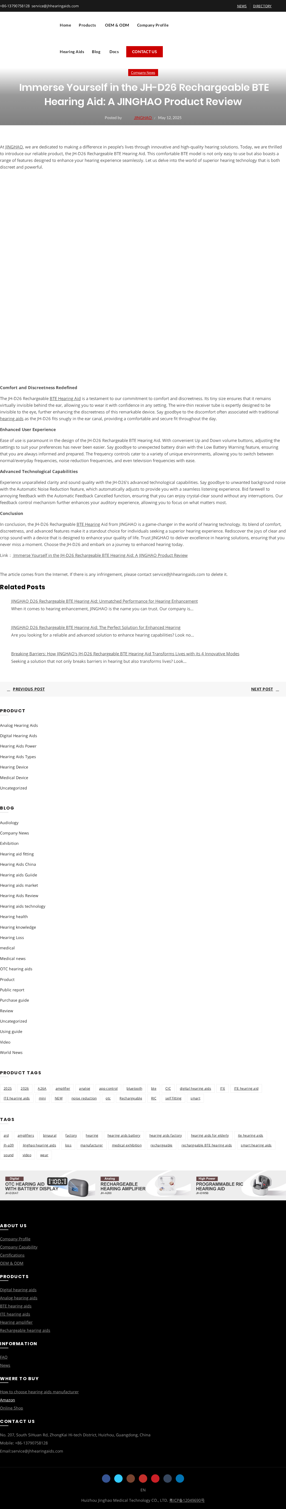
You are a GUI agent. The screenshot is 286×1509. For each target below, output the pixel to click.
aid (6, 1135)
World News (11, 1052)
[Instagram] (131, 1478)
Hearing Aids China (18, 864)
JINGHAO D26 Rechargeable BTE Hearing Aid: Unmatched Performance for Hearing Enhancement (104, 601)
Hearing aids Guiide (18, 875)
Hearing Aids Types (18, 756)
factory (71, 1135)
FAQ (4, 1357)
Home (65, 25)
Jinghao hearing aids (39, 1145)
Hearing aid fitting (17, 854)
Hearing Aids (72, 51)
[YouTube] (143, 1478)
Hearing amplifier (16, 1322)
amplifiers (26, 1135)
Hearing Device (14, 767)
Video (5, 1042)
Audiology (9, 822)
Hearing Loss (12, 937)
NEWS (242, 6)
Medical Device (14, 777)
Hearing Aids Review (19, 895)
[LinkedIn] (180, 1478)
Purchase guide (14, 1000)
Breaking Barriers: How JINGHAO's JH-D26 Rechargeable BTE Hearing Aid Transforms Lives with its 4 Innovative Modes (125, 653)
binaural (49, 1135)
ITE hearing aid (246, 1088)
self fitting (173, 1098)
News (5, 1365)
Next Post (262, 689)
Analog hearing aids (18, 1297)
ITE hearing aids (17, 1098)
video (27, 1155)
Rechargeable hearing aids (25, 1330)
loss (68, 1145)
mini (42, 1098)
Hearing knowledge (18, 927)
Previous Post (29, 689)
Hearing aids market (19, 885)
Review (6, 1010)
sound (9, 1155)
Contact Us (144, 51)
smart (195, 1098)
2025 (8, 1088)
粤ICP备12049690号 (187, 1500)
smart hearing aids (256, 1145)
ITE (222, 1088)
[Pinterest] (155, 1478)
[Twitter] (118, 1478)
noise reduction (84, 1098)
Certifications (12, 1255)
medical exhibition (127, 1145)
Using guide (11, 1031)
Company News (143, 72)
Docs (114, 51)
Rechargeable (131, 1098)
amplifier (63, 1088)
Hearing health (14, 916)
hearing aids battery (124, 1135)
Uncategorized (13, 788)
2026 (25, 1088)
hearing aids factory (165, 1135)
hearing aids (11, 418)
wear (44, 1155)
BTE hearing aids (16, 1306)
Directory (262, 6)
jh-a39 (9, 1145)
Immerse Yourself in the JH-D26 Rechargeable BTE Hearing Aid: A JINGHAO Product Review (100, 555)
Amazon (7, 1399)
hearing (92, 1135)
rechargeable (162, 1145)
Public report (12, 989)
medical (7, 947)
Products (87, 25)
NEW (59, 1098)
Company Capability (18, 1247)
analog (84, 1088)
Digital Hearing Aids (18, 735)
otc (108, 1098)
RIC (153, 1098)
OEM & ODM (117, 25)
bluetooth (134, 1088)
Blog (96, 51)
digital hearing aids (195, 1088)
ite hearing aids (250, 1135)
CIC (168, 1088)
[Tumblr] (167, 1478)
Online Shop (11, 1408)
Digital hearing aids (18, 1289)
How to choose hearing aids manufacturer (39, 1391)
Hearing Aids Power (18, 746)
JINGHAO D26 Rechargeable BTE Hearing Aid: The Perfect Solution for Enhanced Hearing (95, 627)
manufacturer (91, 1145)
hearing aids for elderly (210, 1135)
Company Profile (153, 25)
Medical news (13, 958)
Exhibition (9, 843)
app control (108, 1088)
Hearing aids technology (22, 906)
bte (153, 1088)
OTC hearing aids (16, 968)
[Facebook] (106, 1478)
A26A (42, 1088)
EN (143, 1490)
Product (7, 979)
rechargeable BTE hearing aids (207, 1145)
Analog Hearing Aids (19, 725)
